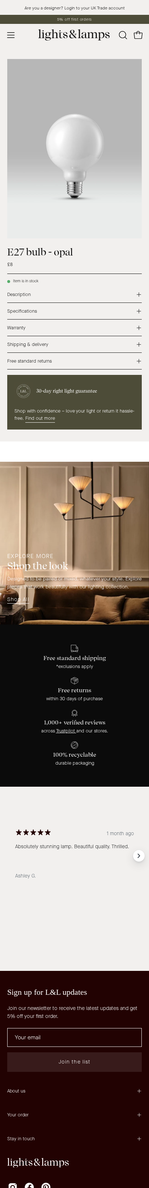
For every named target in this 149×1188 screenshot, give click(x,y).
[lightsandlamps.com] (74, 35)
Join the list (74, 1061)
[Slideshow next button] (139, 856)
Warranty (16, 328)
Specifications (22, 311)
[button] (122, 35)
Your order (18, 1115)
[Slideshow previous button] (10, 856)
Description (19, 294)
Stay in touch (21, 1139)
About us (16, 1091)
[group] (74, 19)
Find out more (40, 418)
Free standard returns (29, 361)
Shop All (18, 599)
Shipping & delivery (27, 344)
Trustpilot (66, 731)
